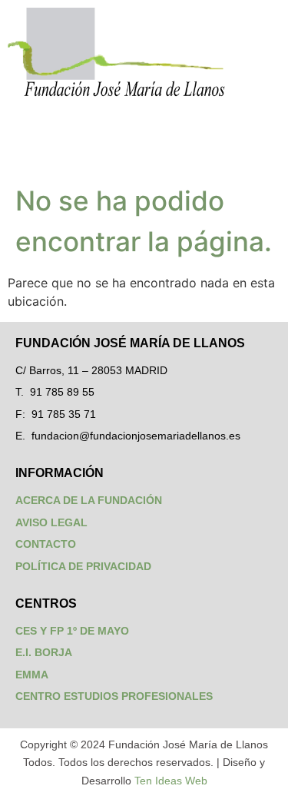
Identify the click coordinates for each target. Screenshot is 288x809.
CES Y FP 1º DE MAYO (72, 631)
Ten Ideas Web (170, 780)
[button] (143, 136)
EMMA (31, 674)
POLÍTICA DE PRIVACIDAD (83, 566)
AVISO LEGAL (51, 522)
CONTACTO (45, 544)
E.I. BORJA (43, 652)
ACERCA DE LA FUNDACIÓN (88, 500)
